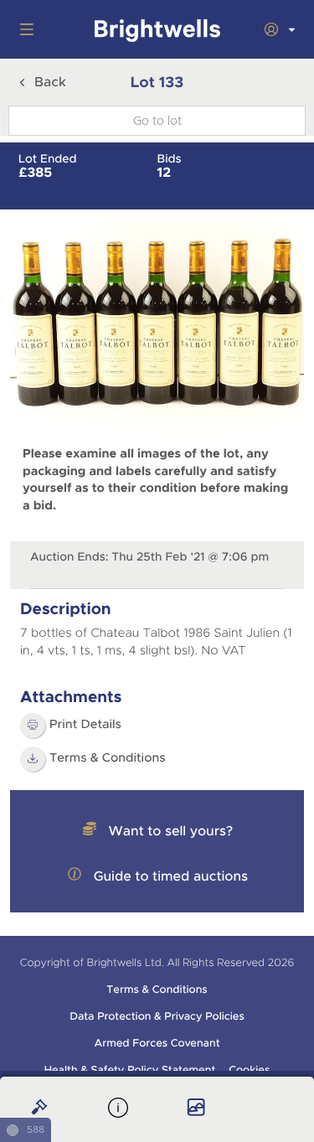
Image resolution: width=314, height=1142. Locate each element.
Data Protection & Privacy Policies (157, 1016)
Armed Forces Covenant (156, 1043)
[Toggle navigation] (23, 29)
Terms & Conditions (156, 989)
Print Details (85, 724)
